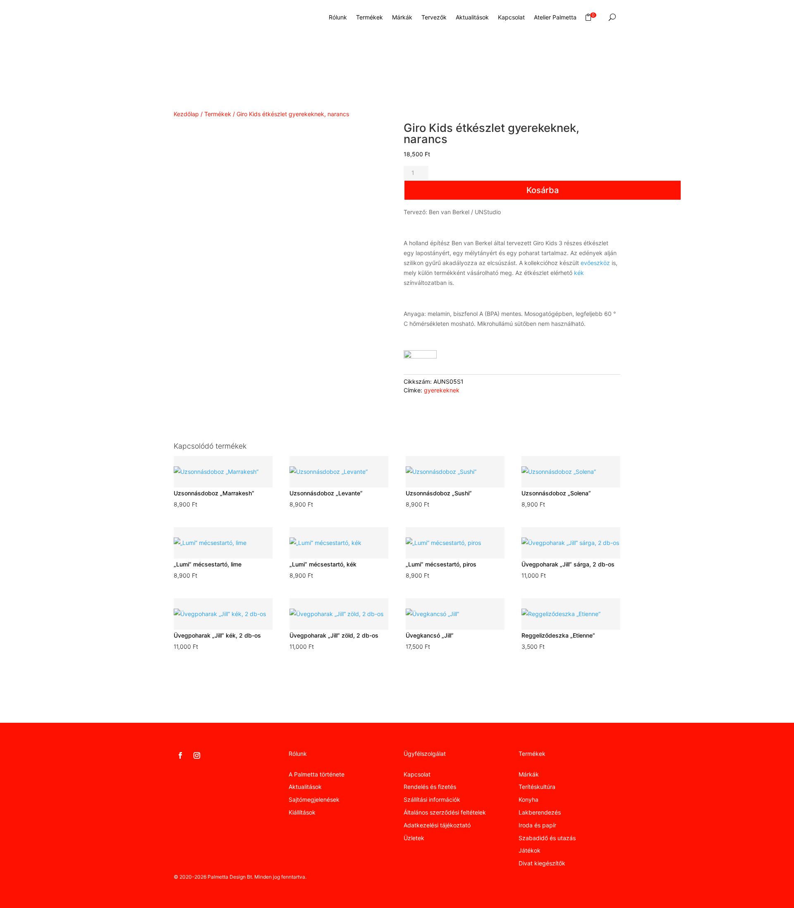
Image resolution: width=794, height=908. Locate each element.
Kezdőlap (186, 113)
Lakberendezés (540, 812)
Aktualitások (472, 17)
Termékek (369, 17)
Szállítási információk (432, 799)
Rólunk (338, 17)
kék (579, 272)
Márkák (402, 17)
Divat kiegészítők (542, 863)
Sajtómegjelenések (314, 799)
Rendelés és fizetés (430, 786)
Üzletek (414, 837)
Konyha (528, 799)
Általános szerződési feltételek (445, 812)
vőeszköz (597, 262)
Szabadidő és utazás (547, 837)
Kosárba (542, 190)
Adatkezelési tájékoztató (437, 825)
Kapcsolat (511, 17)
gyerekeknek (441, 390)
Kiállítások (302, 812)
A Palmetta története (316, 774)
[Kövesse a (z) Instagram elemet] (196, 755)
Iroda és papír (537, 825)
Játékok (529, 850)
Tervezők (434, 17)
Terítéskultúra (537, 786)
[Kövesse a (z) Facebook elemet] (180, 755)
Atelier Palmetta (555, 17)
